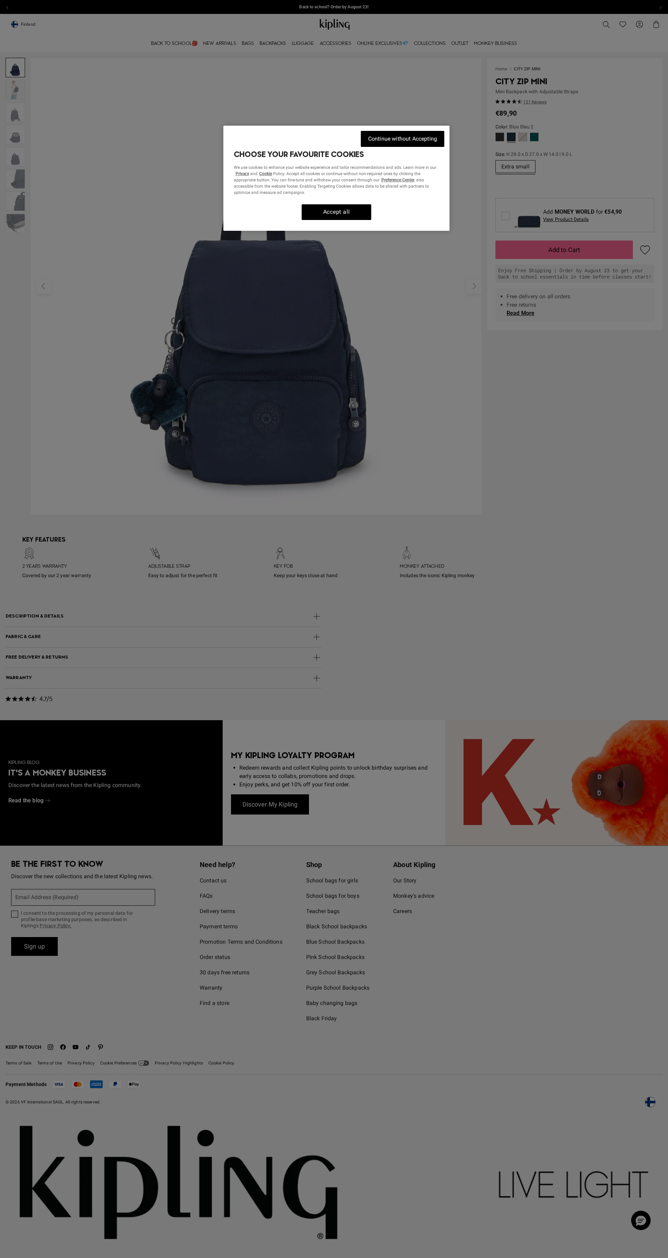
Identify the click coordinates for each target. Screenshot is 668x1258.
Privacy (242, 173)
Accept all (336, 212)
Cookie (265, 173)
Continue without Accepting (402, 138)
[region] (336, 178)
